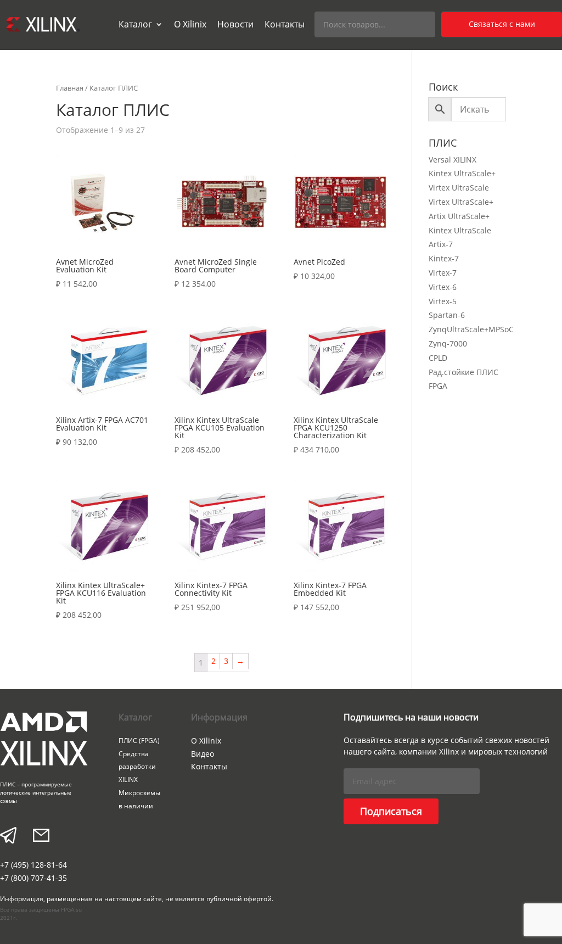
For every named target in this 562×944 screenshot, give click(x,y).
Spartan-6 (447, 315)
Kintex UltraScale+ (462, 173)
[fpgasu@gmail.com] (41, 837)
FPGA (438, 386)
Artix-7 (441, 244)
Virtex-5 (443, 301)
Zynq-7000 (448, 343)
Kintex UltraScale (460, 230)
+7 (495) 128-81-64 (33, 864)
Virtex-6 (443, 287)
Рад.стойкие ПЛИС (463, 372)
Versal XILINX (452, 159)
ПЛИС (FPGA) (139, 740)
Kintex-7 (444, 258)
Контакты (285, 24)
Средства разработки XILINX (137, 767)
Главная (69, 88)
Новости (235, 24)
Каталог (135, 24)
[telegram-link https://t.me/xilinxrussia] (8, 836)
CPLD (438, 358)
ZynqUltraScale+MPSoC (471, 329)
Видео (202, 754)
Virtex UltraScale (459, 187)
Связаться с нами (502, 24)
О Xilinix (190, 24)
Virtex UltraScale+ (461, 202)
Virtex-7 (443, 272)
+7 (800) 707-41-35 (33, 878)
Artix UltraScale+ (459, 216)
